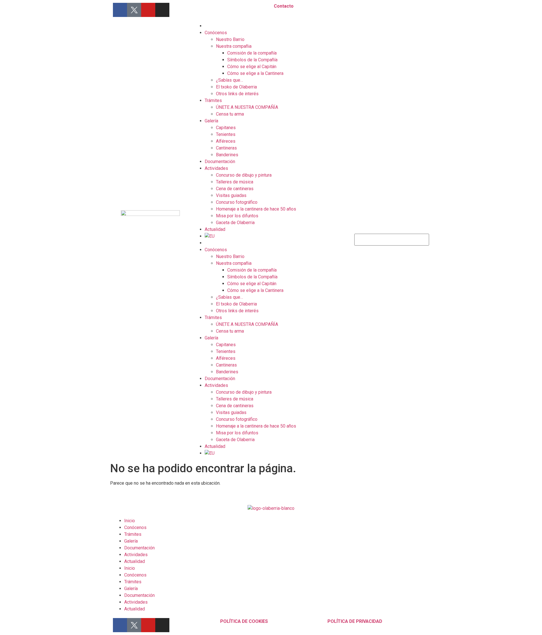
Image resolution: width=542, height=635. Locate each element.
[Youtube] (148, 10)
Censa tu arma (230, 114)
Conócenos (216, 32)
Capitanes (226, 127)
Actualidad (215, 229)
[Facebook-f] (120, 10)
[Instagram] (162, 10)
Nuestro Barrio (230, 39)
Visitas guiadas (231, 195)
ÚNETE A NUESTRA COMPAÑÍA (247, 107)
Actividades (216, 168)
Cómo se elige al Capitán (251, 66)
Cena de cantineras (234, 188)
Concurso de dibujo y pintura (244, 175)
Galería (211, 120)
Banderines (227, 154)
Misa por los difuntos (237, 215)
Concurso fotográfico (236, 202)
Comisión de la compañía (252, 53)
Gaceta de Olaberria (235, 222)
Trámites (213, 100)
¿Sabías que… (229, 80)
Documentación (220, 161)
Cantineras (226, 148)
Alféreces (225, 141)
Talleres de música (234, 182)
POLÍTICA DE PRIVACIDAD (354, 621)
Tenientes (225, 134)
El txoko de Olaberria (236, 87)
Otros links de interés (237, 93)
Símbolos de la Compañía (252, 59)
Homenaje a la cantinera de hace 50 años (256, 209)
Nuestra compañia (234, 46)
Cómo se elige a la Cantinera (255, 73)
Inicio (129, 520)
